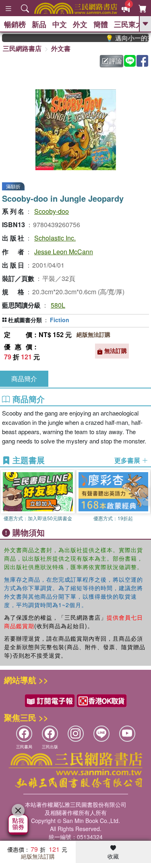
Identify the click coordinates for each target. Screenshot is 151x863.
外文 (80, 24)
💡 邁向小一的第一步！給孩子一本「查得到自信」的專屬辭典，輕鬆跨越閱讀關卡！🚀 (124, 38)
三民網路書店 (22, 48)
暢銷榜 (15, 24)
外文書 (60, 48)
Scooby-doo (51, 211)
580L (58, 305)
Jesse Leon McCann (63, 251)
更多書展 (128, 460)
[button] (145, 497)
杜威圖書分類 (25, 320)
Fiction (59, 320)
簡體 (100, 24)
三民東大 (128, 24)
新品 (39, 24)
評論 (115, 60)
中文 (59, 24)
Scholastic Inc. (55, 238)
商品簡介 (24, 378)
